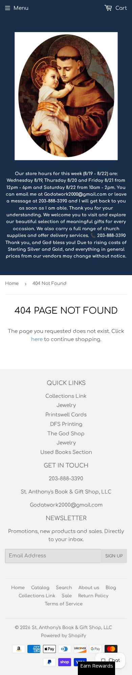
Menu (21, 8)
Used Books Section (66, 452)
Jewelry (66, 405)
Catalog (40, 587)
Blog (111, 587)
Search (64, 587)
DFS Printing (66, 424)
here (37, 339)
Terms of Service (64, 604)
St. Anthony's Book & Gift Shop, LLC (72, 627)
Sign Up (114, 556)
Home (12, 283)
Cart (120, 8)
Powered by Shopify (63, 635)
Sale (67, 596)
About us (89, 587)
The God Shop (66, 434)
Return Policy (93, 596)
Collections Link (66, 396)
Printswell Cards (66, 415)
